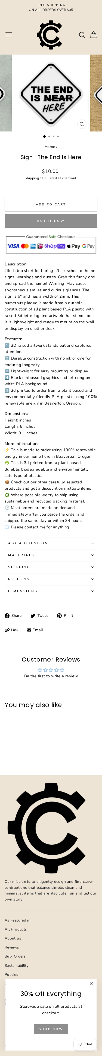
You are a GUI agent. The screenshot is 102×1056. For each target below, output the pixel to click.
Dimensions (23, 591)
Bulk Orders (15, 956)
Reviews (12, 947)
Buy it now (51, 221)
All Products (16, 929)
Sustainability (17, 965)
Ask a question (28, 543)
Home (50, 146)
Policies (11, 974)
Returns (19, 579)
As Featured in (17, 920)
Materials (21, 555)
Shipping (32, 178)
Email (37, 630)
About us (13, 938)
